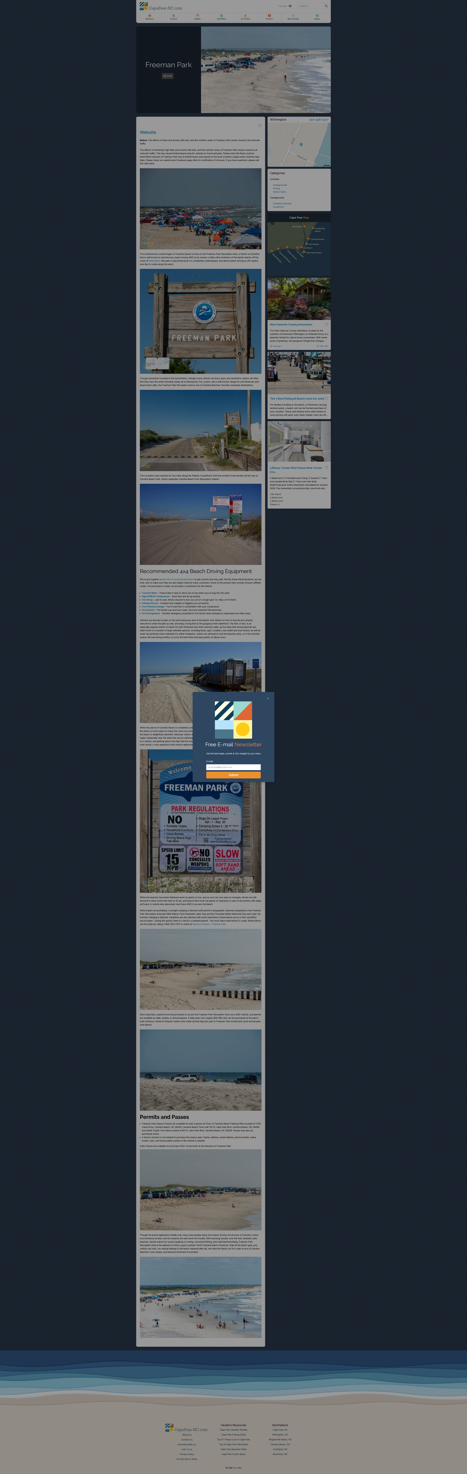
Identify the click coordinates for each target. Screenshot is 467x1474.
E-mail (209, 761)
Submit (233, 775)
